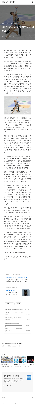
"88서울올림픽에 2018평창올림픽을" (13, 325)
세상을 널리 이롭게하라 (8, 2)
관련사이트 (4, 397)
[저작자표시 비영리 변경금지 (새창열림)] (24, 304)
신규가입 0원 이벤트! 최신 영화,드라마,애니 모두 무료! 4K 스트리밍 (11, 294)
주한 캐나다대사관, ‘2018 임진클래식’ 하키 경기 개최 (14, 329)
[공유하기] (10, 304)
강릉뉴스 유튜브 (5, 403)
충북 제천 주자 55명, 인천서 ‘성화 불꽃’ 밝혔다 (14, 313)
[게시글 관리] (12, 304)
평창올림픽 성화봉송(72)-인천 (12, 323)
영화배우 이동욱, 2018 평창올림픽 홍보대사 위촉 (13, 318)
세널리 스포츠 (8, 309)
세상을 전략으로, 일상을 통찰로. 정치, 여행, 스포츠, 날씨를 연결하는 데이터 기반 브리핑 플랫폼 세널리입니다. (14, 380)
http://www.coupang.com (12, 274)
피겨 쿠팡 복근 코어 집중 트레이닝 (17, 277)
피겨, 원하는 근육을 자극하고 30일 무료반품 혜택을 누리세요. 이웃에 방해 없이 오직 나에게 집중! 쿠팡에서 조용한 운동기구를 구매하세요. (17, 281)
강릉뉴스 (4, 400)
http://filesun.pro (10, 287)
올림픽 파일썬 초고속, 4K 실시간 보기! (11, 290)
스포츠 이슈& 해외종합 (17, 309)
